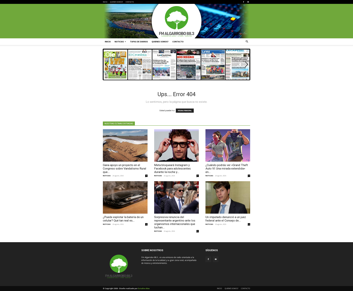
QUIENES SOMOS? (116, 2)
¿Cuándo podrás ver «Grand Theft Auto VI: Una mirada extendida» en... (226, 168)
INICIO (105, 2)
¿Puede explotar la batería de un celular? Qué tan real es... (123, 218)
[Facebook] (243, 2)
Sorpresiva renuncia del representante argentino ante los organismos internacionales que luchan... (174, 222)
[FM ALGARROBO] (176, 21)
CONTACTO (129, 2)
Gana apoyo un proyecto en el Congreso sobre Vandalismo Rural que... (124, 168)
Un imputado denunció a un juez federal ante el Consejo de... (225, 218)
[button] (247, 42)
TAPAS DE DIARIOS (139, 41)
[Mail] (248, 2)
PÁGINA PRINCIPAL (185, 111)
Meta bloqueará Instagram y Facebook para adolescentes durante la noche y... (172, 168)
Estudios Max (144, 288)
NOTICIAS (119, 41)
